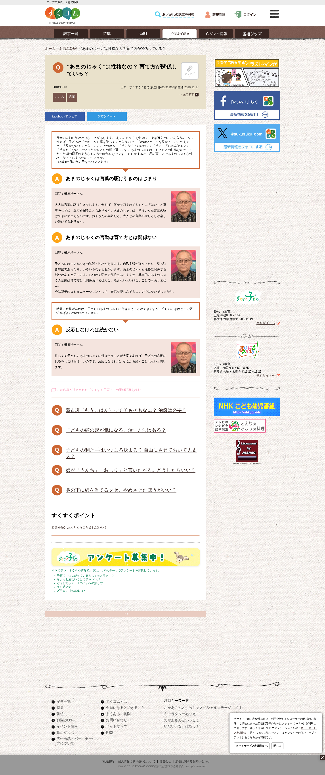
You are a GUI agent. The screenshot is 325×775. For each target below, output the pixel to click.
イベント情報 (67, 726)
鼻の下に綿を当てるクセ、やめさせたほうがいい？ (121, 489)
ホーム (50, 48)
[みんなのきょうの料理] (240, 432)
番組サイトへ (265, 323)
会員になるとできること (125, 708)
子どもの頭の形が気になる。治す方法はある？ (116, 430)
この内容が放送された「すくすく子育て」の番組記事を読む (99, 390)
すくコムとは (116, 701)
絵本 (238, 708)
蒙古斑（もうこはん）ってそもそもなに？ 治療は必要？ (126, 410)
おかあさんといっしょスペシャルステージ (197, 708)
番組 (60, 714)
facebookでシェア (64, 116)
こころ (59, 96)
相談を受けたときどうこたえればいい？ (79, 527)
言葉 (72, 96)
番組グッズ (65, 733)
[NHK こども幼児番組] (247, 416)
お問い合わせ (116, 720)
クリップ (190, 73)
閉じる (277, 745)
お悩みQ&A (68, 48)
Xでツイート (107, 116)
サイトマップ (116, 726)
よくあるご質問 (118, 714)
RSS (109, 733)
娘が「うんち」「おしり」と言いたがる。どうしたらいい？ (130, 470)
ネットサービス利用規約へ (252, 745)
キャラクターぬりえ (180, 714)
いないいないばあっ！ (181, 726)
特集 (60, 708)
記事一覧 (64, 701)
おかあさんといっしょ (181, 720)
